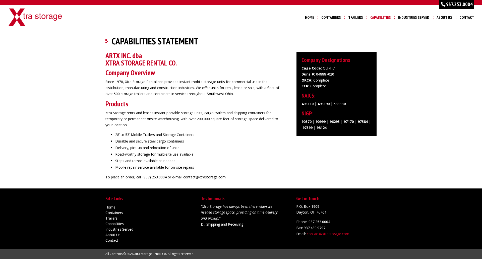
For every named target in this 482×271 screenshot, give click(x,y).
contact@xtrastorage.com (328, 233)
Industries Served (413, 18)
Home (309, 18)
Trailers (355, 18)
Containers (331, 18)
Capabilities (380, 18)
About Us (444, 18)
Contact (466, 18)
